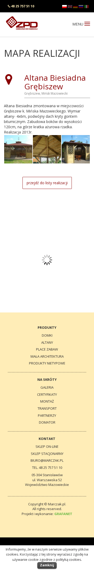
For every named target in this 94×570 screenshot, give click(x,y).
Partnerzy (47, 415)
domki (47, 335)
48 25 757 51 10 (22, 6)
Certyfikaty (47, 394)
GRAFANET (63, 513)
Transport (47, 408)
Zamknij (47, 565)
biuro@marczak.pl (47, 460)
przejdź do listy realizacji (47, 182)
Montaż (47, 401)
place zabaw (47, 349)
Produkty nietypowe (47, 363)
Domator (47, 422)
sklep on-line (47, 446)
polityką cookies (68, 559)
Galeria (47, 387)
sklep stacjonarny (47, 453)
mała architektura (47, 356)
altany (47, 342)
